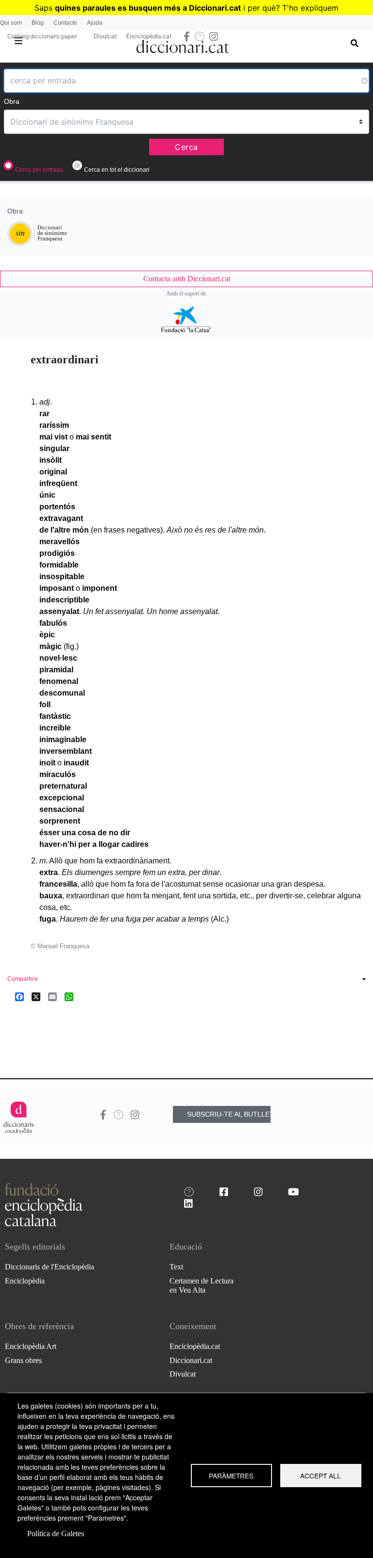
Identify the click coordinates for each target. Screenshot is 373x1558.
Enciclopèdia (25, 1281)
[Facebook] (19, 997)
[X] (36, 997)
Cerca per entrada (39, 169)
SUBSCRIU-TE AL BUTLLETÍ (229, 1114)
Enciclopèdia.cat (148, 36)
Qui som (11, 22)
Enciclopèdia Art (30, 1346)
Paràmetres (231, 1475)
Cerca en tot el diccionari (117, 169)
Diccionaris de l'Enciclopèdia (49, 1267)
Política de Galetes (55, 1533)
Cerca (186, 147)
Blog (38, 22)
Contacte (65, 22)
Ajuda (94, 22)
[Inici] (183, 44)
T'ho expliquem (310, 8)
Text (176, 1267)
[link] (186, 279)
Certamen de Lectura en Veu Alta (202, 1285)
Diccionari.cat (191, 1360)
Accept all (320, 1475)
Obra (11, 101)
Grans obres (23, 1360)
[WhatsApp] (69, 997)
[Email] (52, 997)
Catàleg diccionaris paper (42, 36)
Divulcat (105, 36)
